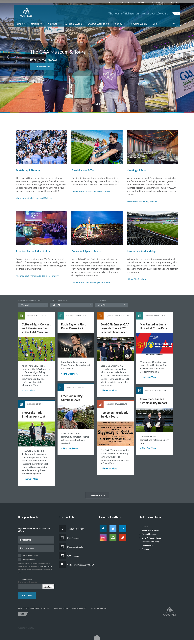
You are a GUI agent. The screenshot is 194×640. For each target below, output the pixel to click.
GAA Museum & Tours (98, 24)
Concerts (120, 24)
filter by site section (58, 300)
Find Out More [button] (42, 67)
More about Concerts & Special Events (91, 282)
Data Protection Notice (151, 538)
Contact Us (159, 2)
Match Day (36, 24)
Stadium (21, 24)
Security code (27, 579)
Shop (155, 24)
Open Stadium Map (137, 279)
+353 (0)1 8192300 (75, 529)
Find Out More (70, 373)
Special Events (139, 24)
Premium (52, 24)
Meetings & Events (72, 24)
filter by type (100, 300)
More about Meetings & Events (143, 201)
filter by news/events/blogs (30, 300)
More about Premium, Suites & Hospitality (38, 275)
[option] (97, 57)
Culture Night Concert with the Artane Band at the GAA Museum (36, 328)
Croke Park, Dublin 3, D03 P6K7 (80, 565)
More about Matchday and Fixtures (34, 198)
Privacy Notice (47, 566)
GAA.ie (145, 527)
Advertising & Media (150, 530)
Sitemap (145, 549)
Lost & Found (123, 2)
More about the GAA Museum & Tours (91, 191)
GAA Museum (73, 556)
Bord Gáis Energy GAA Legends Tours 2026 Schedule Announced (115, 328)
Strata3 (31, 628)
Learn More (29, 390)
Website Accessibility (150, 542)
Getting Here (141, 2)
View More (96, 496)
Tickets (173, 2)
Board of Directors (149, 534)
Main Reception (73, 538)
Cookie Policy (147, 545)
